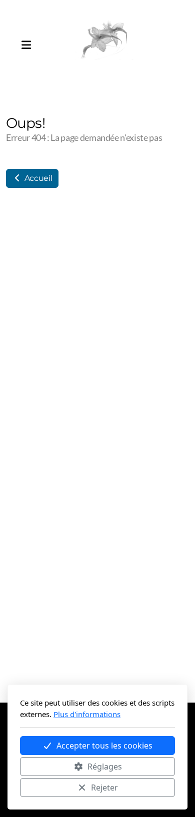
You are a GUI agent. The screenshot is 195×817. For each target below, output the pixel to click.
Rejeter (104, 787)
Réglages (105, 766)
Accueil (37, 178)
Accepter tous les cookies (104, 745)
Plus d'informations (87, 714)
